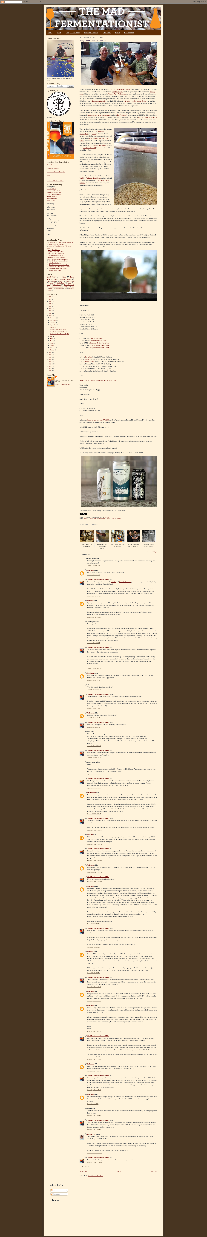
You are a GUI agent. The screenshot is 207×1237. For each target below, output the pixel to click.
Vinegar (49, 290)
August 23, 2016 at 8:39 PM (93, 727)
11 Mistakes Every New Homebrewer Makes (60, 242)
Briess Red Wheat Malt (98, 340)
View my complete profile (62, 384)
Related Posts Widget (152, 552)
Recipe (114, 518)
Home (50, 32)
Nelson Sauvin (90, 362)
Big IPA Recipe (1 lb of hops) (56, 251)
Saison (54, 281)
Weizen (50, 288)
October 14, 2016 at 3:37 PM (94, 1071)
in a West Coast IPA (89, 148)
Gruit (73, 287)
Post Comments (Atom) (95, 1176)
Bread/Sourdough (69, 285)
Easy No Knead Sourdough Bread (58, 261)
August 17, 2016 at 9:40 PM (93, 575)
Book (59, 32)
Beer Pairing (71, 288)
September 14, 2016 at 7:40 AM (94, 860)
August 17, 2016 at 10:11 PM (94, 596)
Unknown (90, 570)
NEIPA (61, 281)
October (52, 322)
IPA (48, 281)
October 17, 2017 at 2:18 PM (94, 1115)
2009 (50, 366)
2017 (50, 313)
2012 (50, 359)
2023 (50, 301)
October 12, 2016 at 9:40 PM (94, 1059)
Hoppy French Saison (54, 250)
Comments (56, 1194)
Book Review (70, 281)
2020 (50, 306)
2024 (50, 299)
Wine (48, 285)
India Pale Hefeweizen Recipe (58, 329)
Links (117, 32)
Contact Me (129, 32)
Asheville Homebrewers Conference (120, 89)
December (53, 318)
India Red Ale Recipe (54, 263)
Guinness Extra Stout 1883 (54, 192)
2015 (50, 352)
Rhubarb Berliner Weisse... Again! (59, 334)
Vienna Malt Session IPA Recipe (57, 257)
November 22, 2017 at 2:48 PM (94, 1162)
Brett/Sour (51, 276)
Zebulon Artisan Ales (99, 101)
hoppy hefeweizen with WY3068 (98, 420)
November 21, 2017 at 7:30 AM (94, 1153)
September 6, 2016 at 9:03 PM (94, 788)
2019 (50, 308)
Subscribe (107, 32)
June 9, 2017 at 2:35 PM (92, 1104)
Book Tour (50, 164)
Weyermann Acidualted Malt (99, 347)
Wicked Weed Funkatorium (117, 94)
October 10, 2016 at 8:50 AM (94, 987)
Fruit (64, 277)
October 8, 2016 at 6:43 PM (93, 947)
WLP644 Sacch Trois (99, 145)
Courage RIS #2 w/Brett (53, 191)
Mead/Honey (57, 285)
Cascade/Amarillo (125, 582)
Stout (56, 279)
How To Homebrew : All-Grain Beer (59, 265)
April (51, 343)
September (53, 325)
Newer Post (83, 1171)
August (52, 327)
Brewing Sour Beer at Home (56, 244)
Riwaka (113, 582)
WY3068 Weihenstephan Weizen (90, 178)
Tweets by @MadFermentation (55, 181)
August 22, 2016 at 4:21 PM (93, 718)
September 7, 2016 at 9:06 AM (94, 814)
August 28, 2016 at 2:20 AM (94, 746)
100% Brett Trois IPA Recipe (56, 253)
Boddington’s (84, 134)
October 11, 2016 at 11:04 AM (94, 1031)
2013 (50, 357)
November (53, 320)
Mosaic (87, 359)
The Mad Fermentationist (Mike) (98, 579)
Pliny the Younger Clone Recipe (57, 268)
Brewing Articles (91, 32)
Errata (48, 175)
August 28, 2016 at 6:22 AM (94, 757)
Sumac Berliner (51, 200)
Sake (66, 288)
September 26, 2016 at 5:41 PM (94, 881)
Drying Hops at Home (55, 270)
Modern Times (66, 279)
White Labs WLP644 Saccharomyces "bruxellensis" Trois (98, 380)
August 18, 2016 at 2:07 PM (93, 643)
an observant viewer (94, 115)
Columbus (88, 357)
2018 (50, 311)
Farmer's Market (59, 288)
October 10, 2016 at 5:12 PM (94, 1001)
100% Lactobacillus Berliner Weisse (58, 259)
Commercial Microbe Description (56, 172)
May (51, 341)
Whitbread (101, 131)
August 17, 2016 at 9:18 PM (93, 565)
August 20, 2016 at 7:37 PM (93, 680)
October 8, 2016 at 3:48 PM (93, 924)
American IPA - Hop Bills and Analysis (59, 266)
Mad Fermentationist (99, 518)
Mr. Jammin (91, 792)
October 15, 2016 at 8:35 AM (94, 1090)
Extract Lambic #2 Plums (54, 194)
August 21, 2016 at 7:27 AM (94, 689)
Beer (91, 518)
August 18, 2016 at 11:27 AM (94, 617)
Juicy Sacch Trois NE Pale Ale (58, 331)
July (51, 336)
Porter (69, 283)
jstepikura (90, 673)
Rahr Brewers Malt (97, 338)
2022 (50, 304)
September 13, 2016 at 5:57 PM (94, 844)
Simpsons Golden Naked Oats (99, 343)
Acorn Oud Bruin (51, 189)
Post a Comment (85, 1167)
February (53, 348)
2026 (50, 297)
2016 (50, 315)
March (52, 345)
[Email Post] (110, 517)
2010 (50, 364)
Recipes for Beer (73, 32)
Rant (67, 287)
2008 (50, 368)
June (51, 338)
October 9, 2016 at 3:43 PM (93, 973)
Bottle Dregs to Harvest (53, 168)
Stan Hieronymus (117, 92)
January (52, 350)
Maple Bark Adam (52, 198)
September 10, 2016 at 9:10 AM (94, 830)
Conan (94, 134)
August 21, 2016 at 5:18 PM (93, 708)
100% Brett (60, 283)
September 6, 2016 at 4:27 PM (94, 774)
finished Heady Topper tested (147, 117)
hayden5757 (91, 1134)
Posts (54, 1190)
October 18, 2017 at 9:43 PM (94, 1129)
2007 (50, 371)
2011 (50, 362)
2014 (50, 354)
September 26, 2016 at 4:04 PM (94, 872)
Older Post (154, 1171)
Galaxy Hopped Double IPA (56, 255)
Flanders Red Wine (52, 196)
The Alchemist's (122, 115)
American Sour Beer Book (56, 287)
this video (106, 115)
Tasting (119, 518)
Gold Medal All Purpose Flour (100, 345)
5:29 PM (107, 517)
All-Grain (86, 518)
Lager (51, 283)
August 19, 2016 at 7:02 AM (94, 668)
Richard (90, 834)
